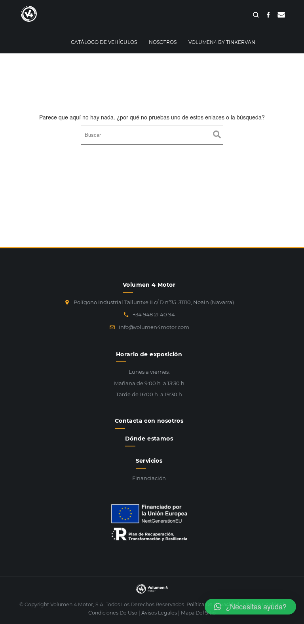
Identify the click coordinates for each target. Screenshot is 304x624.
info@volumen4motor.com (154, 327)
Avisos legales (159, 613)
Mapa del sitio (198, 613)
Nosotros (163, 42)
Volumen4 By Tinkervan (221, 42)
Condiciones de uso (112, 613)
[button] (250, 607)
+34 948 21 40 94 (154, 314)
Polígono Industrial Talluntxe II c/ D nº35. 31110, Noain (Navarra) (154, 302)
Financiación (149, 478)
